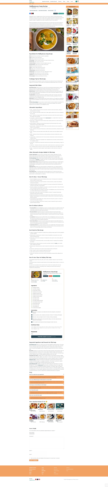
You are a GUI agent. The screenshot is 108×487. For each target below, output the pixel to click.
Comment (31, 436)
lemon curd (40, 365)
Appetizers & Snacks (45, 1)
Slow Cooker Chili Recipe (69, 53)
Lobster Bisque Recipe (69, 34)
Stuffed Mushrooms (32, 344)
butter (56, 243)
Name (30, 450)
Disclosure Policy (56, 470)
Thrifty (31, 1)
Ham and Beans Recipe (75, 16)
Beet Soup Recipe (74, 34)
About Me (55, 467)
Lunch (72, 1)
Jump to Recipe (61, 13)
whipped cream (32, 359)
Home (30, 3)
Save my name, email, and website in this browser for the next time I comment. (45, 458)
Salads (43, 469)
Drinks (68, 1)
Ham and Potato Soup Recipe (75, 44)
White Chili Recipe (74, 25)
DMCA (55, 472)
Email (30, 454)
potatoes (37, 159)
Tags (42, 473)
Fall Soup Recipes (50, 10)
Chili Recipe (69, 15)
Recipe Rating (31, 432)
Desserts (59, 1)
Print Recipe (55, 13)
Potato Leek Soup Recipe (75, 53)
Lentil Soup (34, 158)
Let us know (49, 336)
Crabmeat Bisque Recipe (69, 44)
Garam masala (48, 117)
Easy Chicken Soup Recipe (43, 10)
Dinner (64, 1)
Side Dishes (43, 470)
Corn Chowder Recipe (69, 25)
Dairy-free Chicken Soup (33, 10)
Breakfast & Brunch (53, 1)
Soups (33, 3)
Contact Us (67, 467)
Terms (67, 470)
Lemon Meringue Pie (33, 363)
